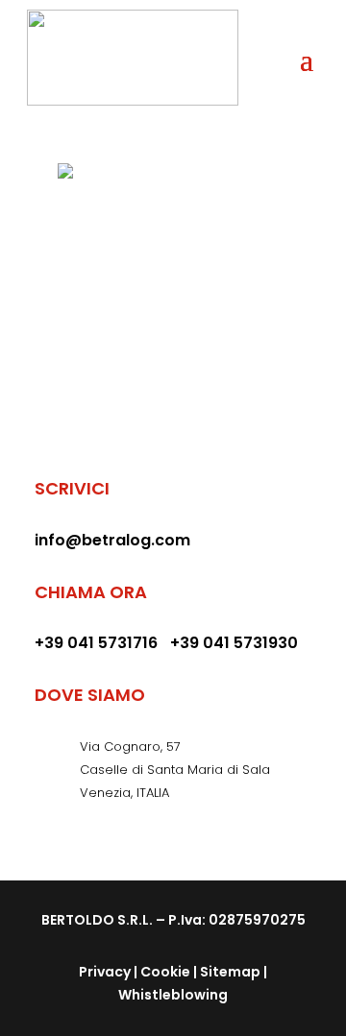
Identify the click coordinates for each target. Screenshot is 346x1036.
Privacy (105, 971)
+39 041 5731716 (96, 643)
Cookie (165, 971)
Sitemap (230, 971)
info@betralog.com (112, 540)
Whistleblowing (173, 994)
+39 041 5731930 (234, 643)
